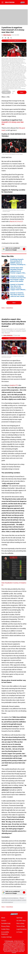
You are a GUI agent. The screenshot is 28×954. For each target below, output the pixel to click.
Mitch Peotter (7, 35)
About (3, 918)
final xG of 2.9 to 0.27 (16, 221)
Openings (19, 918)
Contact (3, 920)
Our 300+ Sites (21, 920)
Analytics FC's (14, 385)
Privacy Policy (5, 926)
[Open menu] (2, 2)
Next (21, 92)
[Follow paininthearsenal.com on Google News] (24, 249)
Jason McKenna (7, 335)
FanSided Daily (5, 923)
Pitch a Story (20, 923)
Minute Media (10, 941)
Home (3, 307)
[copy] (11, 38)
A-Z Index (19, 932)
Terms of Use (20, 926)
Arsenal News (9, 307)
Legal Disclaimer (21, 929)
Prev (6, 92)
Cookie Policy (5, 929)
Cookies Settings (6, 937)
